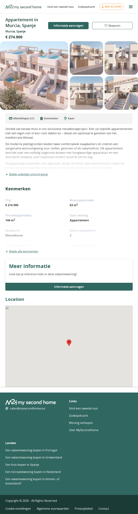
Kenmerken (51, 118)
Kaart (71, 118)
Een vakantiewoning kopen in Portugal (31, 450)
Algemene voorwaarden (53, 509)
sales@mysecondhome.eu (27, 408)
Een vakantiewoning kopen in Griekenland (33, 457)
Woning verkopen (81, 423)
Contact (103, 509)
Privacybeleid (84, 509)
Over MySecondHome (83, 430)
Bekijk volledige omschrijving (28, 174)
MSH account (113, 6)
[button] (69, 343)
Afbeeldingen (23, 118)
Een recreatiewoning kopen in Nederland (33, 472)
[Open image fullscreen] (34, 75)
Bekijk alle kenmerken (23, 251)
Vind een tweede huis (60, 6)
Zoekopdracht (86, 6)
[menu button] (131, 6)
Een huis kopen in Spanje (22, 465)
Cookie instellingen (18, 509)
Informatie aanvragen (68, 26)
